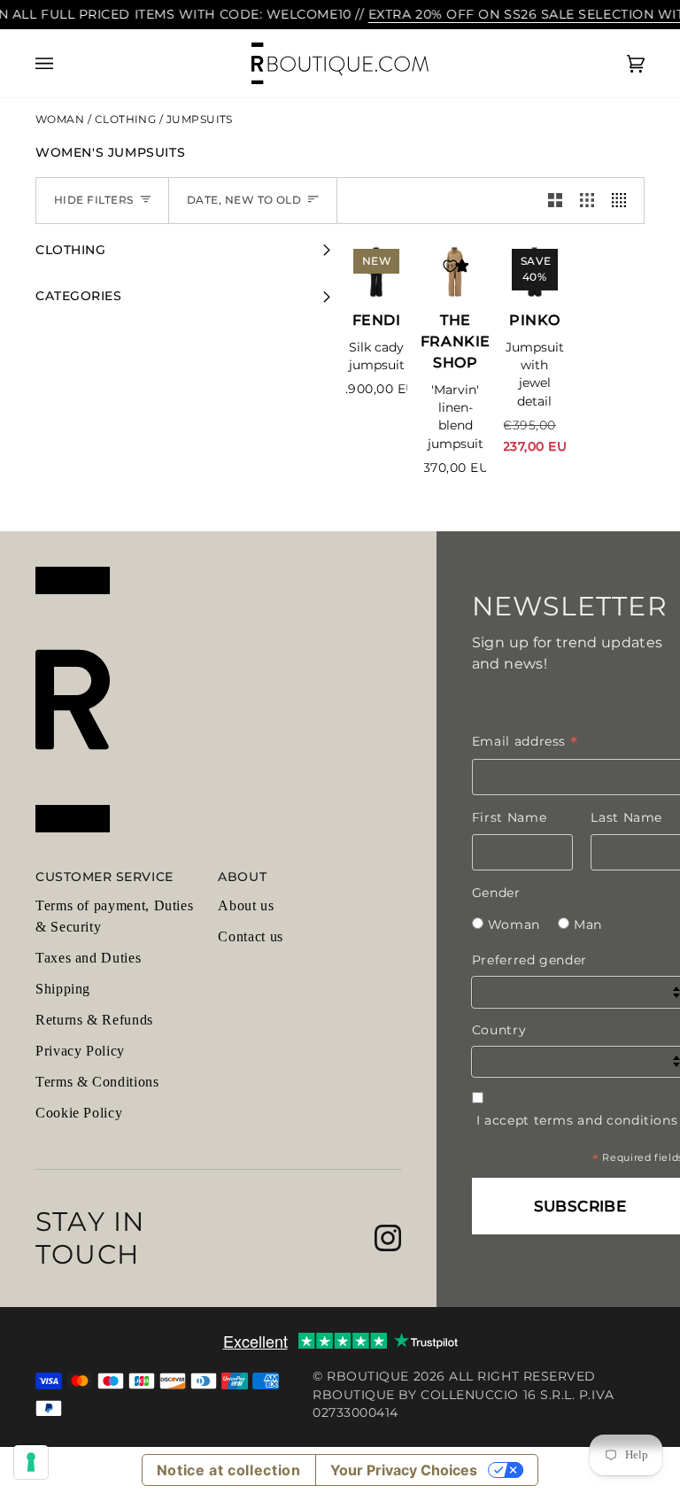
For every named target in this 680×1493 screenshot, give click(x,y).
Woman (514, 924)
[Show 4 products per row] (623, 200)
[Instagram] (388, 1238)
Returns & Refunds (94, 1019)
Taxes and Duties (88, 957)
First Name (509, 817)
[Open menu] (62, 63)
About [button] (242, 877)
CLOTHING (127, 119)
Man (588, 924)
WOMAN (61, 119)
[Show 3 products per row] (587, 200)
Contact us (250, 936)
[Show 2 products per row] (555, 200)
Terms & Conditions (97, 1081)
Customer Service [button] (104, 877)
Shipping (62, 988)
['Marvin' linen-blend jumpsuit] (455, 272)
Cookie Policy (78, 1112)
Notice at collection (229, 1470)
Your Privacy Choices (403, 1470)
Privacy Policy (80, 1050)
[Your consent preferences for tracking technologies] (31, 1462)
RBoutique (368, 1376)
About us (246, 905)
